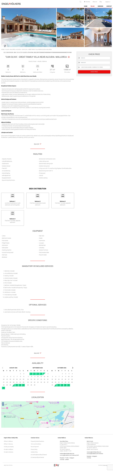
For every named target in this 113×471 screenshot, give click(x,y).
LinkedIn (67, 459)
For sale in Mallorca (8, 449)
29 (20, 385)
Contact (109, 6)
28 (16, 385)
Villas (92, 6)
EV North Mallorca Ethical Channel (39, 454)
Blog (101, 1)
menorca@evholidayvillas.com (94, 452)
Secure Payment (35, 446)
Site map (10, 465)
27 (13, 385)
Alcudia (18, 49)
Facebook (62, 457)
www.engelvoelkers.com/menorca (95, 453)
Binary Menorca (106, 465)
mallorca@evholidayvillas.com (67, 453)
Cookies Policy (34, 452)
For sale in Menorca (8, 452)
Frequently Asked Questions (37, 441)
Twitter (67, 457)
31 (3, 388)
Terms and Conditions (36, 444)
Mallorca (12, 49)
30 (23, 385)
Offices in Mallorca (8, 441)
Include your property (9, 446)
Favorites (88, 1)
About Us (95, 1)
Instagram (71, 457)
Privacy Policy (34, 449)
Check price (94, 71)
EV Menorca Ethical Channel (37, 457)
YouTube (62, 459)
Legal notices (6, 465)
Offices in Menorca (8, 444)
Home (85, 6)
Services (100, 6)
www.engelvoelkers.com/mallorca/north (69, 455)
